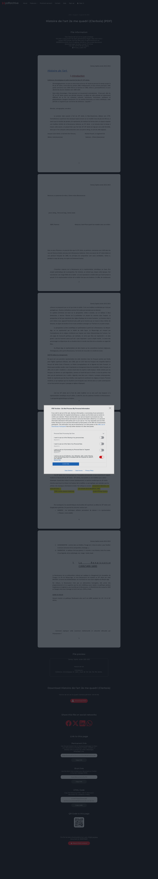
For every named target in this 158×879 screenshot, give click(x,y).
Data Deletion (69, 470)
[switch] (101, 437)
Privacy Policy (89, 470)
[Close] (110, 408)
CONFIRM (65, 464)
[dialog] (79, 439)
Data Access (79, 470)
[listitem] (79, 433)
